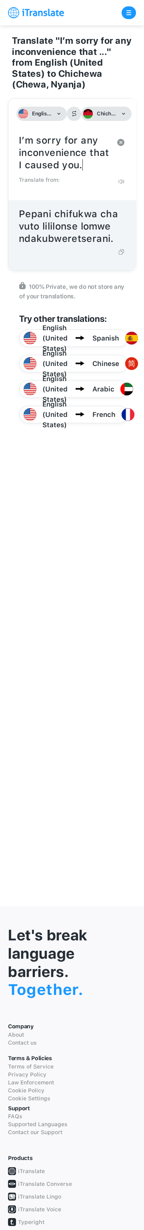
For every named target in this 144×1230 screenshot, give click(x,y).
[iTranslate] (36, 12)
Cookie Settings (29, 1098)
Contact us (22, 1042)
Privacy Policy (27, 1074)
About (16, 1034)
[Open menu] (129, 12)
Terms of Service (31, 1066)
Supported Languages (38, 1124)
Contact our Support (35, 1132)
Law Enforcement (31, 1082)
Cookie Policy (26, 1090)
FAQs (15, 1116)
